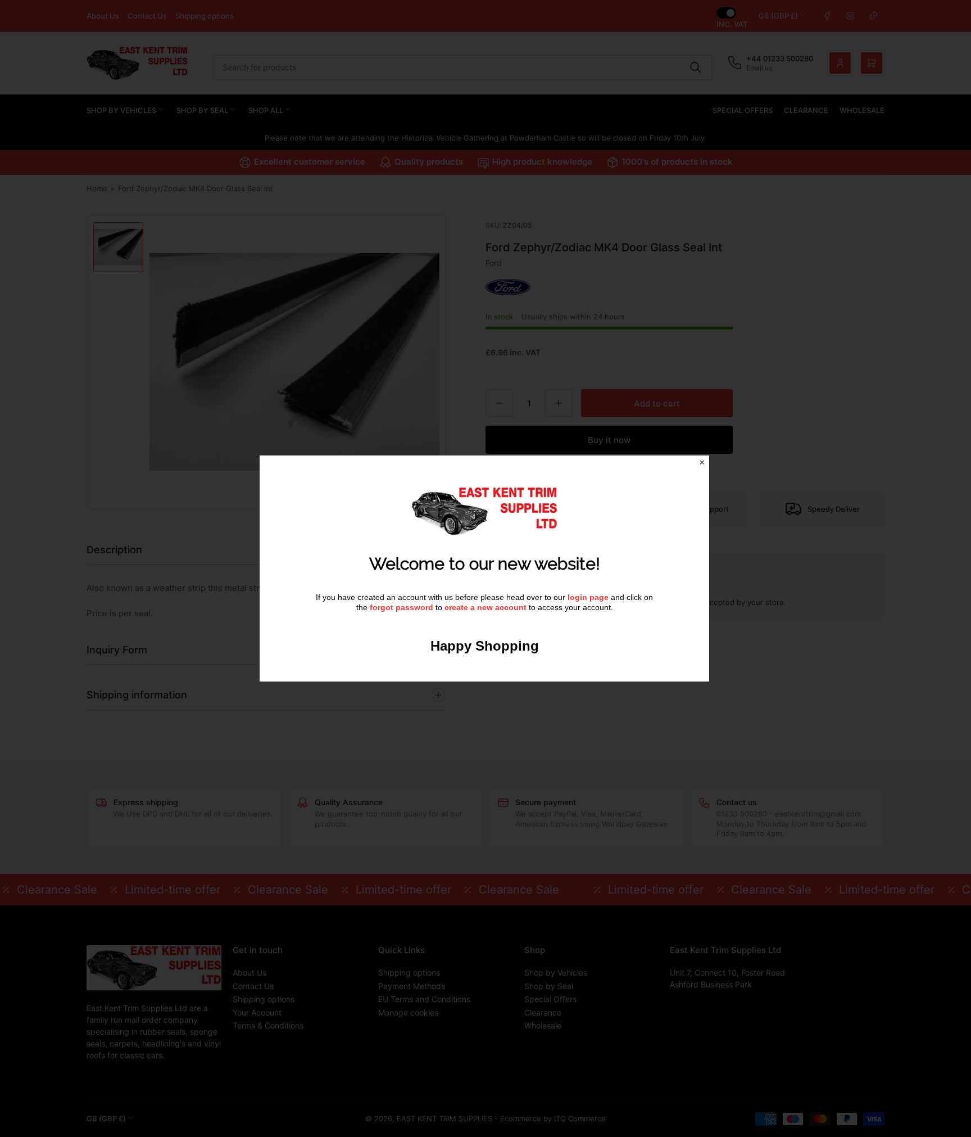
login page (588, 597)
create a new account (485, 607)
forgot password (402, 607)
